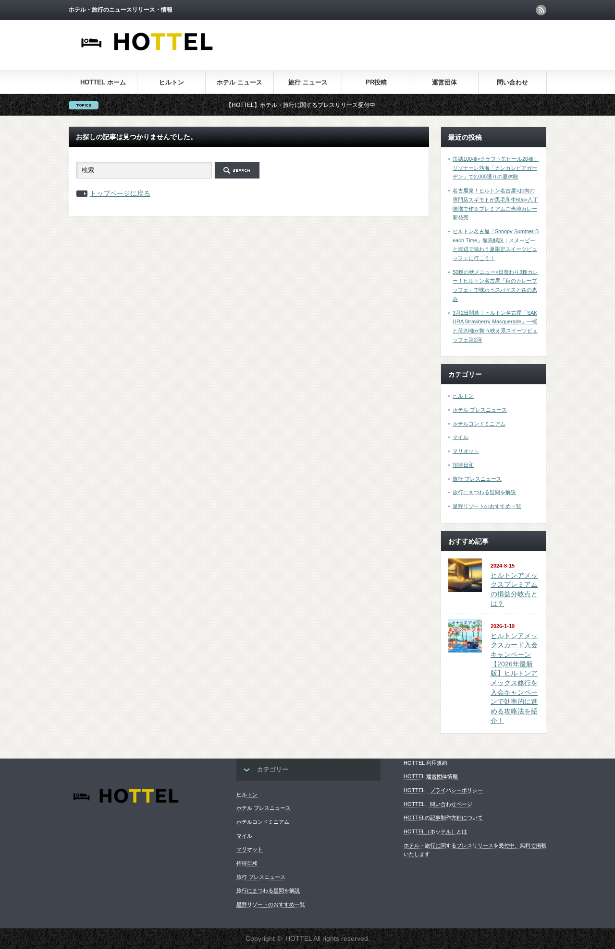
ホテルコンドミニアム (479, 424)
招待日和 (463, 465)
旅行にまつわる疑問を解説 (484, 492)
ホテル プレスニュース (480, 410)
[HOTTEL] (147, 55)
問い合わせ (512, 82)
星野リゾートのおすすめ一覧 (487, 506)
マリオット (466, 451)
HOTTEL (298, 938)
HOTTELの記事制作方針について (443, 817)
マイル (460, 437)
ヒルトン (171, 82)
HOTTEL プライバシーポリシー (443, 790)
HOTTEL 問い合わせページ (438, 804)
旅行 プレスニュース (477, 479)
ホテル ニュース (239, 82)
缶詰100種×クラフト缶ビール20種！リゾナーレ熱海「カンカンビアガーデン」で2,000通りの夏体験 (496, 167)
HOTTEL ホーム (103, 82)
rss (541, 10)
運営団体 (444, 82)
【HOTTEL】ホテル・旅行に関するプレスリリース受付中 (284, 105)
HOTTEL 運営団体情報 (431, 776)
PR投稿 (376, 82)
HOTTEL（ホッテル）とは (435, 831)
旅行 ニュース (308, 82)
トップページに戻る (120, 193)
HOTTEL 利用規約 (425, 763)
